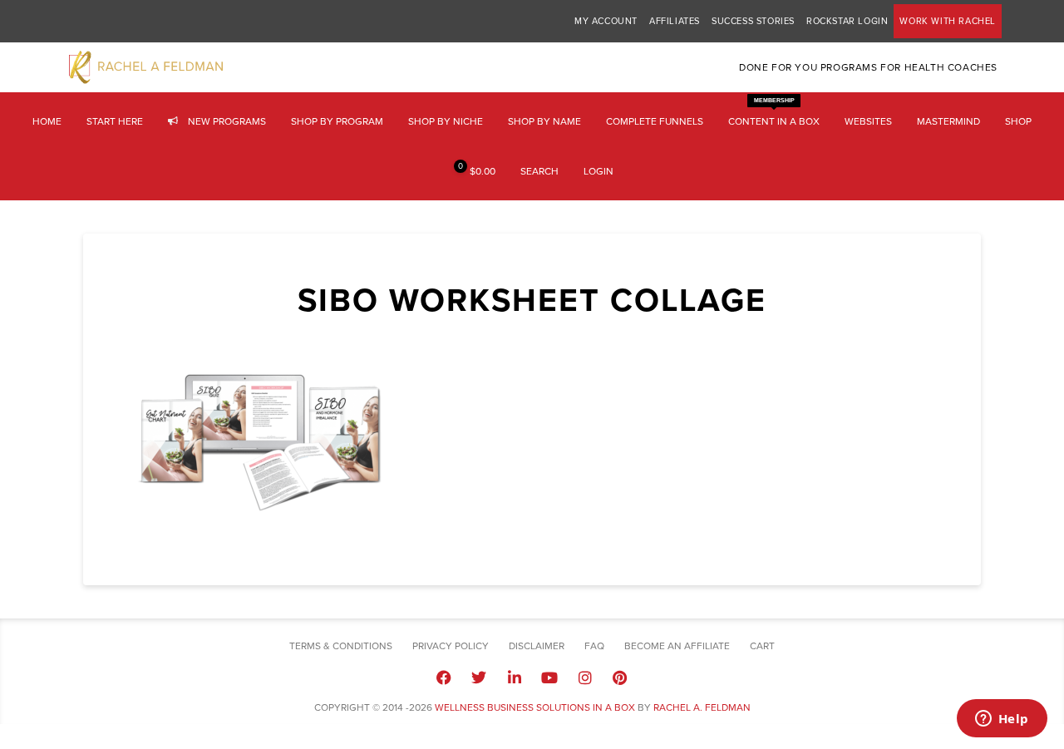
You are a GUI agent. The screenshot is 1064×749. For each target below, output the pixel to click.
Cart (762, 646)
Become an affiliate (677, 646)
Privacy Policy (450, 646)
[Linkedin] (514, 676)
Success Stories (753, 21)
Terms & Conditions (340, 646)
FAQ (594, 646)
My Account (606, 21)
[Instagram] (584, 676)
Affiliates (674, 21)
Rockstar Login (847, 21)
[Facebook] (444, 676)
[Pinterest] (620, 676)
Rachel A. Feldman (702, 707)
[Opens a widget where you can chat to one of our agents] (1001, 720)
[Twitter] (479, 676)
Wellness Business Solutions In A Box (535, 707)
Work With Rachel (947, 21)
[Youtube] (549, 676)
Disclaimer (536, 646)
